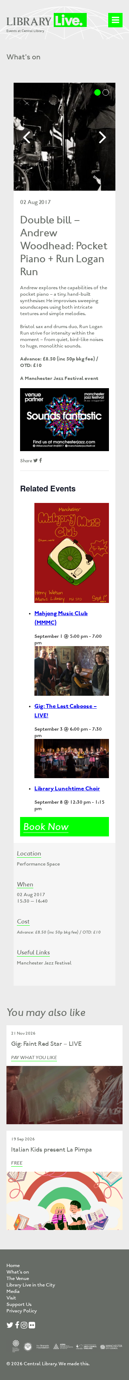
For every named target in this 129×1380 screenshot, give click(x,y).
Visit (11, 1298)
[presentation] (71, 553)
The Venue (17, 1278)
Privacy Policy (21, 1311)
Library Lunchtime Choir (67, 788)
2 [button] (105, 92)
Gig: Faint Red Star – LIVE (46, 1044)
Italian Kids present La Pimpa (51, 1149)
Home (13, 1265)
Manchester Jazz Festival (44, 963)
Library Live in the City (30, 1285)
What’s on (17, 1272)
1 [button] (97, 92)
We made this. (74, 1364)
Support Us (19, 1304)
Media (13, 1291)
